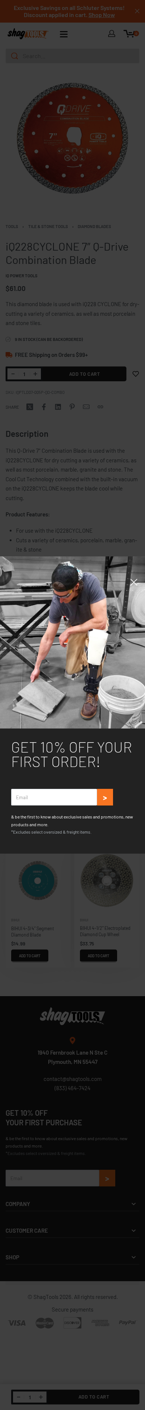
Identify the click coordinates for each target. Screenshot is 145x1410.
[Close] (134, 582)
